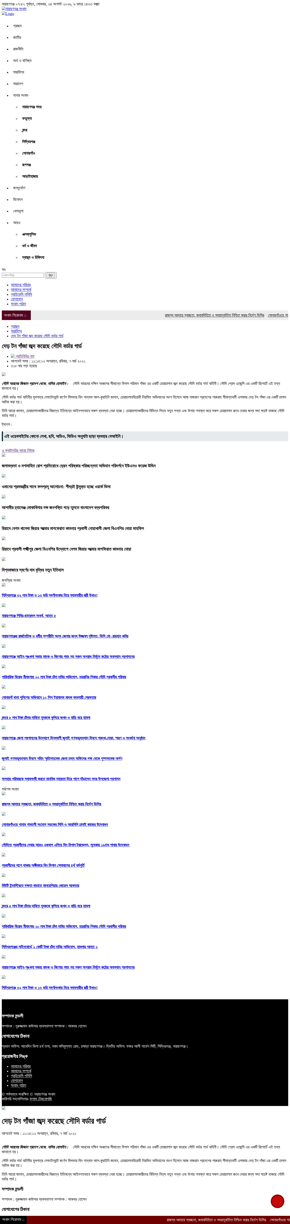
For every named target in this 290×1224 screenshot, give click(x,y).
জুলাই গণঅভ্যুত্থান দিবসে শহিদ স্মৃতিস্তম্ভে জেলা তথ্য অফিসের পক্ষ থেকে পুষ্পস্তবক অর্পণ (62, 758)
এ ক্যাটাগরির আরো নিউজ (18, 450)
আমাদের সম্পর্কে (21, 289)
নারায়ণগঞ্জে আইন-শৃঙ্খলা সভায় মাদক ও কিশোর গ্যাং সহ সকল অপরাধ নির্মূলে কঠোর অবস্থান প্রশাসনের (68, 656)
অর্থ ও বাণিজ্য (22, 60)
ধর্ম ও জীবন (29, 246)
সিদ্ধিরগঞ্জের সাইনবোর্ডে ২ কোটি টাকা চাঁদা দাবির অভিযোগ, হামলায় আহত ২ (50, 947)
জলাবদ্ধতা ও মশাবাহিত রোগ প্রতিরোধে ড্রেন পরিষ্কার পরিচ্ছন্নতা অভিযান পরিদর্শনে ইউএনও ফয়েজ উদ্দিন (79, 465)
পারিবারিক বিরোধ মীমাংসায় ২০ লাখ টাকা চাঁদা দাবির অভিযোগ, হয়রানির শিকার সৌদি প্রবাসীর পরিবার (64, 677)
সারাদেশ (18, 83)
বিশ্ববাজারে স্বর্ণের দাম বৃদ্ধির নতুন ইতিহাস (33, 569)
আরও (16, 222)
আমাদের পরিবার (21, 285)
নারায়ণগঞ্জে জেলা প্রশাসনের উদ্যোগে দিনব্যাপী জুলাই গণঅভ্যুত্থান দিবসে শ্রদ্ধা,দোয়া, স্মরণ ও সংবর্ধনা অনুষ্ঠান (73, 738)
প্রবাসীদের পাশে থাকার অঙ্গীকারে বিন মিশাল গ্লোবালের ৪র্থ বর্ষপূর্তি (43, 865)
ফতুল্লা (27, 118)
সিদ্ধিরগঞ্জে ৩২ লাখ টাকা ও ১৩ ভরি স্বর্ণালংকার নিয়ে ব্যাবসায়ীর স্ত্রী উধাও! (50, 595)
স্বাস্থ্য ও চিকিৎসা (33, 257)
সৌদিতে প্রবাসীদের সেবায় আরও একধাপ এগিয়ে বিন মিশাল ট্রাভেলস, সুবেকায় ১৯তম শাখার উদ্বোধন (65, 845)
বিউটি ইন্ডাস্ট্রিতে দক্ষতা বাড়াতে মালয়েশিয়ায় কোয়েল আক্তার (40, 885)
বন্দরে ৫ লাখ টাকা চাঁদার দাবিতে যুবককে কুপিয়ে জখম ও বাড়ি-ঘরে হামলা (46, 717)
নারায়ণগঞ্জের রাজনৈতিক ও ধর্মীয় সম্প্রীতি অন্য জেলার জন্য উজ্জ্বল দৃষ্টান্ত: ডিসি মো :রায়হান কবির (65, 636)
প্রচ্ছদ (17, 26)
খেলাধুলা (18, 211)
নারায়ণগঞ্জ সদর (31, 107)
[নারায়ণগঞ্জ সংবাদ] (14, 9)
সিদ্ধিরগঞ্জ (28, 141)
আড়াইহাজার (30, 176)
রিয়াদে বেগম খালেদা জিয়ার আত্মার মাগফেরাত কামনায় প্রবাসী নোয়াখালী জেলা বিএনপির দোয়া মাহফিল (73, 528)
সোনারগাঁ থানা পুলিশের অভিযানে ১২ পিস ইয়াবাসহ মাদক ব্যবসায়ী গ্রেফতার (49, 697)
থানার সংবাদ (20, 95)
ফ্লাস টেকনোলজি (41, 1099)
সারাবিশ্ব (18, 72)
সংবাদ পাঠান (18, 304)
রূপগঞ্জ (26, 165)
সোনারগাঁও (28, 153)
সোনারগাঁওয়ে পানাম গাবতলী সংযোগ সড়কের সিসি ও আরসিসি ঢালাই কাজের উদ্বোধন (55, 824)
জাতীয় (17, 37)
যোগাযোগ (17, 299)
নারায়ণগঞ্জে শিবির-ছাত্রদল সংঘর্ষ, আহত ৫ (29, 615)
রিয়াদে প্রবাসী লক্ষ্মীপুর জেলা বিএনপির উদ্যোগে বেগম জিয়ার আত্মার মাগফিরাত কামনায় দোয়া (66, 549)
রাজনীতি (18, 49)
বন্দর (24, 130)
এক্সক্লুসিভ (29, 234)
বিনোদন (18, 199)
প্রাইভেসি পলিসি (21, 294)
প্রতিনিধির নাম (24, 356)
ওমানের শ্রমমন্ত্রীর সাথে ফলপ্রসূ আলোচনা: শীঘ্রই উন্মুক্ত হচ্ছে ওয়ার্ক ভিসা (56, 486)
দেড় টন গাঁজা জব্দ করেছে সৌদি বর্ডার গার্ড (37, 336)
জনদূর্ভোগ (19, 188)
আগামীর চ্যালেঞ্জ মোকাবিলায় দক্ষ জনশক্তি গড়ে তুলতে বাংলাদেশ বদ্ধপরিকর (55, 507)
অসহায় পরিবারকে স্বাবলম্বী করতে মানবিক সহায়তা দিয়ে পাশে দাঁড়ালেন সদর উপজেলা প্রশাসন (61, 779)
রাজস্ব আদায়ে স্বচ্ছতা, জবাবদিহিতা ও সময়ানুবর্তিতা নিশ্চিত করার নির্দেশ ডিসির (196, 315)
